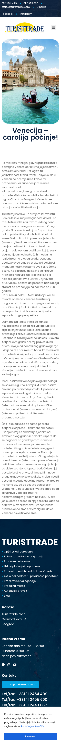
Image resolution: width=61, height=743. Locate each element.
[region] (30, 725)
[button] (53, 27)
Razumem (30, 736)
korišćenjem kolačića (32, 726)
